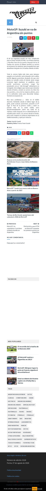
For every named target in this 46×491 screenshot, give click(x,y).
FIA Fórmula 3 (12, 411)
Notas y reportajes (14, 432)
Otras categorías (14, 436)
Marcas (23, 425)
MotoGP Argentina (20, 129)
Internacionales (13, 422)
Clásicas (11, 398)
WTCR (16, 446)
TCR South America (14, 442)
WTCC (10, 446)
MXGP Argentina (13, 425)
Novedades (27, 432)
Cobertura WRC (21, 398)
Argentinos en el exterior (16, 394)
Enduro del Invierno (24, 401)
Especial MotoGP (29, 404)
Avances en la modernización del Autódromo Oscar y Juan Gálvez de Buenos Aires (22, 162)
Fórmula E (30, 415)
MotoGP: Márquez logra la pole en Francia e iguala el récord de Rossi (28, 370)
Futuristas (11, 415)
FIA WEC (21, 411)
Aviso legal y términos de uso (16, 455)
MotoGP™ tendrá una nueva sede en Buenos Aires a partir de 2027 (22, 189)
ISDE (21, 418)
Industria (28, 418)
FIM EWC (29, 411)
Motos (25, 429)
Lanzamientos (26, 422)
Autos (29, 394)
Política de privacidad (14, 470)
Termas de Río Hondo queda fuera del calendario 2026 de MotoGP (20, 216)
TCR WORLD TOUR (28, 442)
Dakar (31, 398)
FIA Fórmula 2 (23, 408)
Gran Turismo (12, 418)
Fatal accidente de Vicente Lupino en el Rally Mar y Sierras (28, 381)
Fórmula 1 (21, 415)
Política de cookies (13, 476)
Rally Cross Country (15, 439)
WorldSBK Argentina (28, 446)
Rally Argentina (28, 436)
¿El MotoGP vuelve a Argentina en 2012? (25, 358)
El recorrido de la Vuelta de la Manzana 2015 (28, 347)
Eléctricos (11, 401)
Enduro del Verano (14, 404)
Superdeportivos (30, 439)
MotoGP (9, 129)
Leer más (40, 488)
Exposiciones (12, 408)
